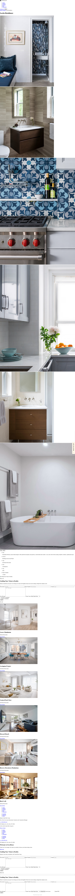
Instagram (4, 814)
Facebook (4, 813)
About (3, 2)
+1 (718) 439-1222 (3, 822)
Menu (6, 9)
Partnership (4, 7)
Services (3, 4)
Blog (3, 5)
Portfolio (4, 3)
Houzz (3, 816)
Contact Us (2, 9)
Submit (1, 599)
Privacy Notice (3, 828)
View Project (2, 636)
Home (1, 10)
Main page (2, 849)
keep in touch (39, 894)
